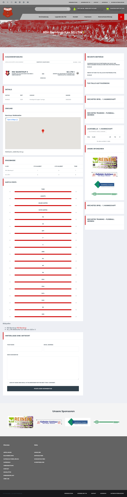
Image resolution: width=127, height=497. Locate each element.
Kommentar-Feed (39, 459)
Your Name (10, 344)
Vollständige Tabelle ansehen (97, 131)
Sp (110, 137)
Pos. (88, 137)
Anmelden (37, 452)
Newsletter (7, 472)
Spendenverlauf (8, 475)
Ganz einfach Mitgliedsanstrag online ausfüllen (90, 10)
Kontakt (96, 2)
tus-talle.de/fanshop (115, 10)
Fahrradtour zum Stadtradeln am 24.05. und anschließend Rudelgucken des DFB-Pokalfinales (103, 64)
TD (115, 137)
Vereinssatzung (73, 2)
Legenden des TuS (85, 2)
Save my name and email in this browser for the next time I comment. (32, 382)
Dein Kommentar (12, 354)
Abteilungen (7, 452)
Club (93, 137)
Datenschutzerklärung (117, 2)
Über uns (6, 478)
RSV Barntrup (21, 328)
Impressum (105, 2)
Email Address (48, 344)
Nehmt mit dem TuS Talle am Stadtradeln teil (101, 72)
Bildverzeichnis (8, 455)
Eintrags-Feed (38, 455)
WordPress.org (39, 462)
